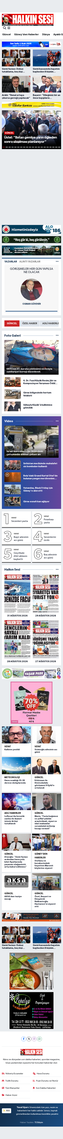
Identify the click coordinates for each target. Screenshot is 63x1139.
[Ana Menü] (8, 28)
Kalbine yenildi (12, 750)
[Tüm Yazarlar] (57, 261)
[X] (29, 1038)
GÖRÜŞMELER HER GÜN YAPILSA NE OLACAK (31, 270)
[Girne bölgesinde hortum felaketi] (12, 394)
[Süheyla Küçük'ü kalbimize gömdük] (12, 406)
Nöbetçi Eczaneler (14, 1073)
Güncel (6, 34)
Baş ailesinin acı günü (50, 556)
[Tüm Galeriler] (57, 335)
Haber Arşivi (11, 1095)
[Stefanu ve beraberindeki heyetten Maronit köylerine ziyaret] (46, 842)
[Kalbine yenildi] (16, 734)
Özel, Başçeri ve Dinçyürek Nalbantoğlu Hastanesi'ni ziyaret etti (45, 901)
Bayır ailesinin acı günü (21, 538)
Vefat (14, 518)
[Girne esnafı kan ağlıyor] (12, 501)
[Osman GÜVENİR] (31, 289)
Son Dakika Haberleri (46, 1088)
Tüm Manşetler (12, 1088)
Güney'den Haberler (26, 34)
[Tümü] (57, 569)
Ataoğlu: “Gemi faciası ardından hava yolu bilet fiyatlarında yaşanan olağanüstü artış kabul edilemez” (16, 862)
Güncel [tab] (12, 323)
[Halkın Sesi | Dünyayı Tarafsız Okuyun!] (27, 19)
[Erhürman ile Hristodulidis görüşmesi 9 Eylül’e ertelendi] (46, 765)
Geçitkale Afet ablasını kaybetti (20, 556)
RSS (8, 1110)
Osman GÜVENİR (31, 304)
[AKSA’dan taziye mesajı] (16, 881)
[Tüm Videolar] (57, 421)
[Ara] (4, 28)
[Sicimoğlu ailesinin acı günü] (46, 734)
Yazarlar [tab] (10, 261)
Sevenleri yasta (19, 521)
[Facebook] (23, 1038)
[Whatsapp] (39, 1038)
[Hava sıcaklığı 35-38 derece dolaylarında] (16, 765)
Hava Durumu (43, 1073)
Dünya (46, 34)
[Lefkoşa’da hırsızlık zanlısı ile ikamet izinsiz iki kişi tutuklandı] (16, 801)
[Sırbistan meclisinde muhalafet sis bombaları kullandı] (12, 465)
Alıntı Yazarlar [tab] (29, 261)
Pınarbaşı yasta (49, 521)
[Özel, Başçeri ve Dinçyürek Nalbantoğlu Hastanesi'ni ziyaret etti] (46, 881)
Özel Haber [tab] (29, 323)
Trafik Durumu (11, 1081)
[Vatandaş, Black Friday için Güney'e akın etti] (12, 489)
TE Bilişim (38, 1122)
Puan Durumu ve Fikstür (47, 1081)
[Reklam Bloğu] (31, 44)
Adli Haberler (12, 813)
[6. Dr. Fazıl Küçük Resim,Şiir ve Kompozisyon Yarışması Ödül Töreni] (12, 382)
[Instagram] (34, 1038)
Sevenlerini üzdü (50, 538)
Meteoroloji (12, 777)
